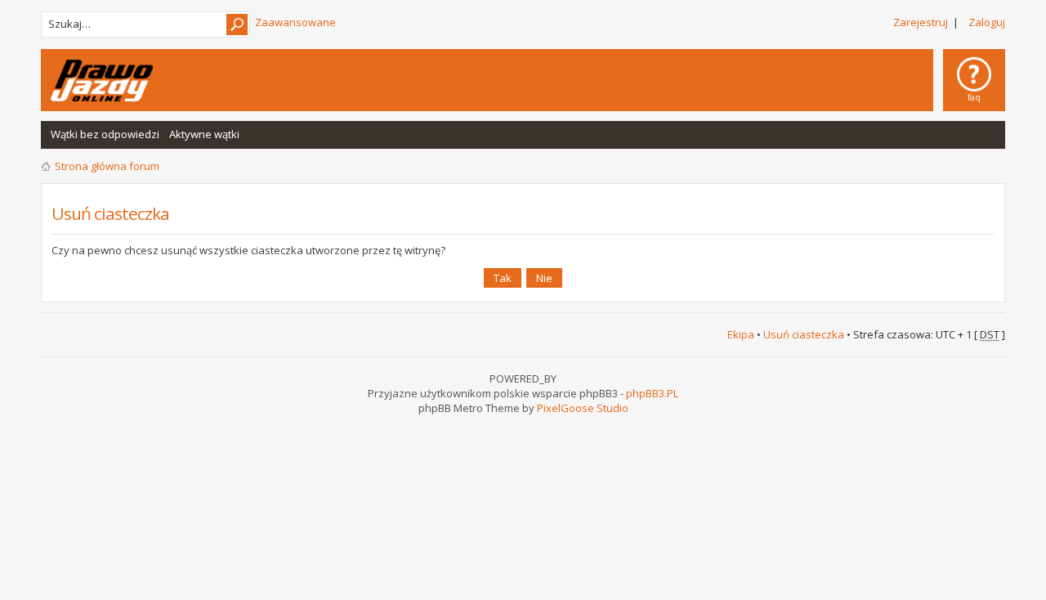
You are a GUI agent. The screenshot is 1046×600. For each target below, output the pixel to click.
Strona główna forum (107, 166)
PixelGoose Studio (582, 408)
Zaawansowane (295, 22)
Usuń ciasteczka (803, 334)
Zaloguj (986, 22)
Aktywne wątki (204, 134)
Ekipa (740, 334)
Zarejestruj (920, 22)
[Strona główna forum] (102, 80)
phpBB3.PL (652, 393)
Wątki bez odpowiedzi (105, 134)
